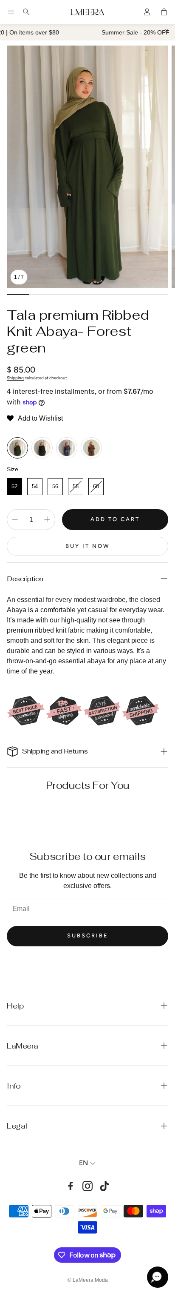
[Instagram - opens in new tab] (87, 1186)
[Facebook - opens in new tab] (70, 1186)
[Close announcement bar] (166, 30)
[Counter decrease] (15, 519)
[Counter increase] (47, 519)
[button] (11, 12)
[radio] (17, 447)
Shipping (15, 378)
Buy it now (87, 546)
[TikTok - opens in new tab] (104, 1186)
